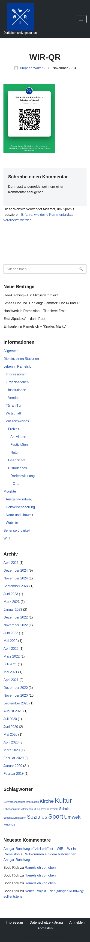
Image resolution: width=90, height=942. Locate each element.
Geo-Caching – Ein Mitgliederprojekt (30, 295)
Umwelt (72, 817)
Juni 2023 (10, 594)
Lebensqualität (11, 809)
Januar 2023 (12, 609)
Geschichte (16, 460)
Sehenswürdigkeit (16, 530)
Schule (64, 809)
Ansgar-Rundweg (19, 499)
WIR (6, 538)
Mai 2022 (10, 641)
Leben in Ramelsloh (18, 366)
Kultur (63, 800)
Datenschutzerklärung (46, 922)
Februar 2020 (13, 758)
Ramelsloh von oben (40, 867)
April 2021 (10, 680)
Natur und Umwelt (19, 515)
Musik (37, 809)
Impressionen (16, 374)
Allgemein (10, 351)
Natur (14, 452)
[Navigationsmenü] (81, 19)
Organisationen (17, 382)
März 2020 (11, 750)
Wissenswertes (17, 421)
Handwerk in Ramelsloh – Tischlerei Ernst (34, 311)
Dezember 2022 (15, 617)
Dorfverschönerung (20, 507)
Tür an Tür (13, 405)
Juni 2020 (10, 727)
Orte (16, 483)
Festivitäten (19, 444)
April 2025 (10, 563)
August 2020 (12, 711)
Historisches (17, 468)
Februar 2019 (13, 773)
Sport (55, 816)
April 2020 (10, 742)
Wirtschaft (13, 413)
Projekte (9, 491)
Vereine (13, 398)
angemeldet (32, 186)
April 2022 (10, 648)
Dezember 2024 (15, 570)
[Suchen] (81, 269)
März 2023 (11, 602)
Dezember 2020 (15, 687)
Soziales (37, 817)
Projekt (54, 809)
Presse (45, 809)
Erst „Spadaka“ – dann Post (24, 319)
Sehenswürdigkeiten (14, 817)
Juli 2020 (10, 719)
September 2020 (15, 703)
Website (12, 523)
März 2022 (11, 656)
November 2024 (15, 578)
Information (32, 801)
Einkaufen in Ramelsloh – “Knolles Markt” (34, 326)
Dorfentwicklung (22, 476)
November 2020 (15, 695)
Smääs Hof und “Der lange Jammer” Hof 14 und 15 (41, 303)
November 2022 (15, 625)
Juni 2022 (10, 633)
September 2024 (15, 586)
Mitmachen (27, 809)
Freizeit (13, 429)
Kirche (47, 801)
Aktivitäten (18, 437)
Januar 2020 (12, 766)
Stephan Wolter (31, 68)
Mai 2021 (10, 672)
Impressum (14, 922)
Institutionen (17, 390)
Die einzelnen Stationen (21, 358)
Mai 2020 (10, 734)
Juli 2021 (10, 664)
